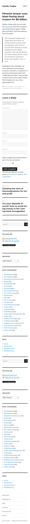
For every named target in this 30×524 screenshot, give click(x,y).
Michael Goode (9, 86)
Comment (6, 108)
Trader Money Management (13, 314)
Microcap (14, 88)
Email (4, 141)
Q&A (5, 298)
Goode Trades (9, 6)
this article (8, 26)
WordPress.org (9, 351)
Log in (6, 344)
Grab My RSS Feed (11, 238)
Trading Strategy (9, 321)
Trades (6, 316)
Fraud (10, 88)
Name (4, 133)
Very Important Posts (11, 325)
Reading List (6, 499)
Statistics (7, 302)
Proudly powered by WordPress (19, 521)
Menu (25, 6)
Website (5, 149)
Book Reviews (8, 284)
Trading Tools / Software (12, 323)
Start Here (5, 495)
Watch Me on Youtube (12, 241)
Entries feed (8, 346)
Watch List (7, 330)
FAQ (3, 503)
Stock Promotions (10, 304)
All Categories (8, 274)
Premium (7, 295)
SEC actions (8, 300)
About (4, 515)
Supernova (7, 309)
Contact (5, 507)
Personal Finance (9, 291)
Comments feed (9, 348)
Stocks (19, 88)
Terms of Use (6, 511)
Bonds (6, 281)
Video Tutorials (9, 328)
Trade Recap (8, 311)
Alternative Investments (12, 279)
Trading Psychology (10, 318)
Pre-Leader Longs (10, 293)
